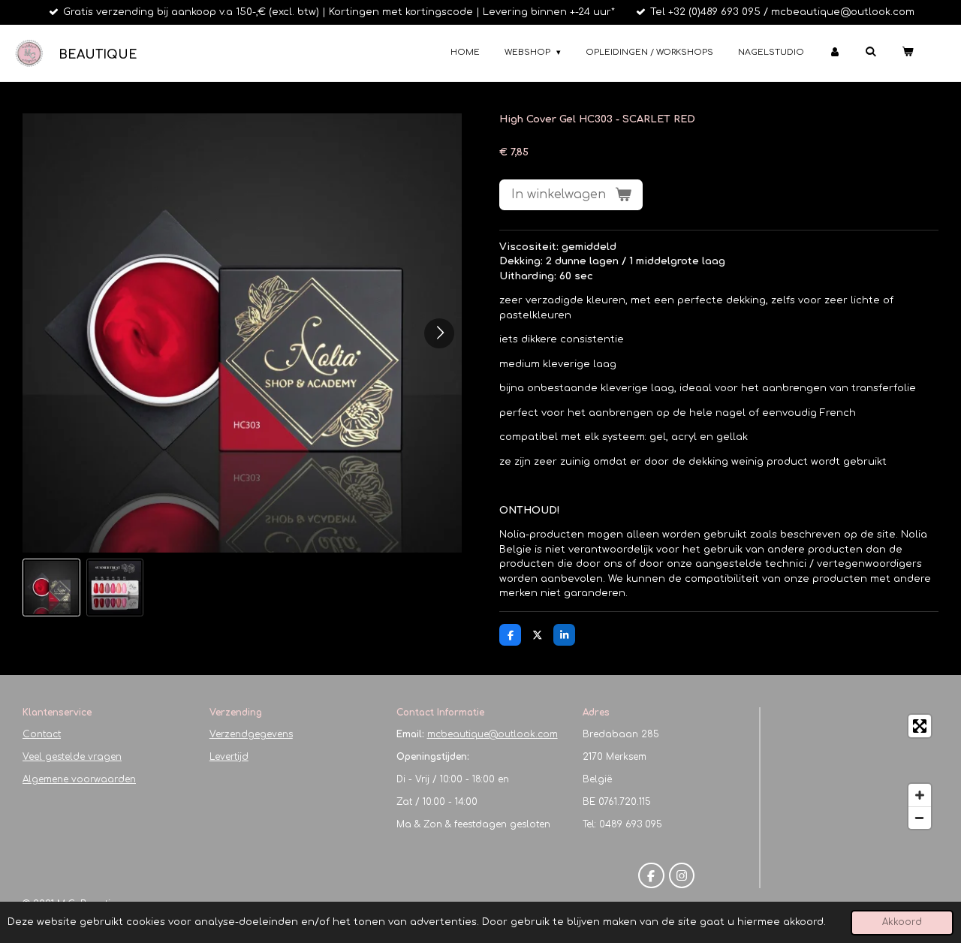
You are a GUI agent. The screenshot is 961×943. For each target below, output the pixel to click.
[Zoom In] (919, 795)
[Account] (834, 53)
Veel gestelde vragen (72, 757)
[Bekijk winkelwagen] (907, 53)
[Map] (854, 771)
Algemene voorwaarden (79, 779)
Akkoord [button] (902, 922)
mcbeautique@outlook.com (492, 734)
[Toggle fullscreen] (919, 726)
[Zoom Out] (919, 817)
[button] (51, 587)
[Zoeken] (870, 51)
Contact (42, 734)
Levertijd (229, 757)
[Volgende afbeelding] (439, 333)
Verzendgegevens (251, 734)
